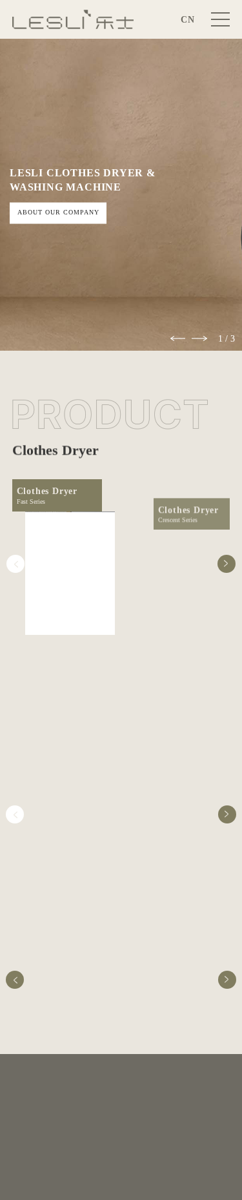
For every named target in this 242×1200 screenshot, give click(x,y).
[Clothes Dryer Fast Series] (70, 573)
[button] (177, 339)
